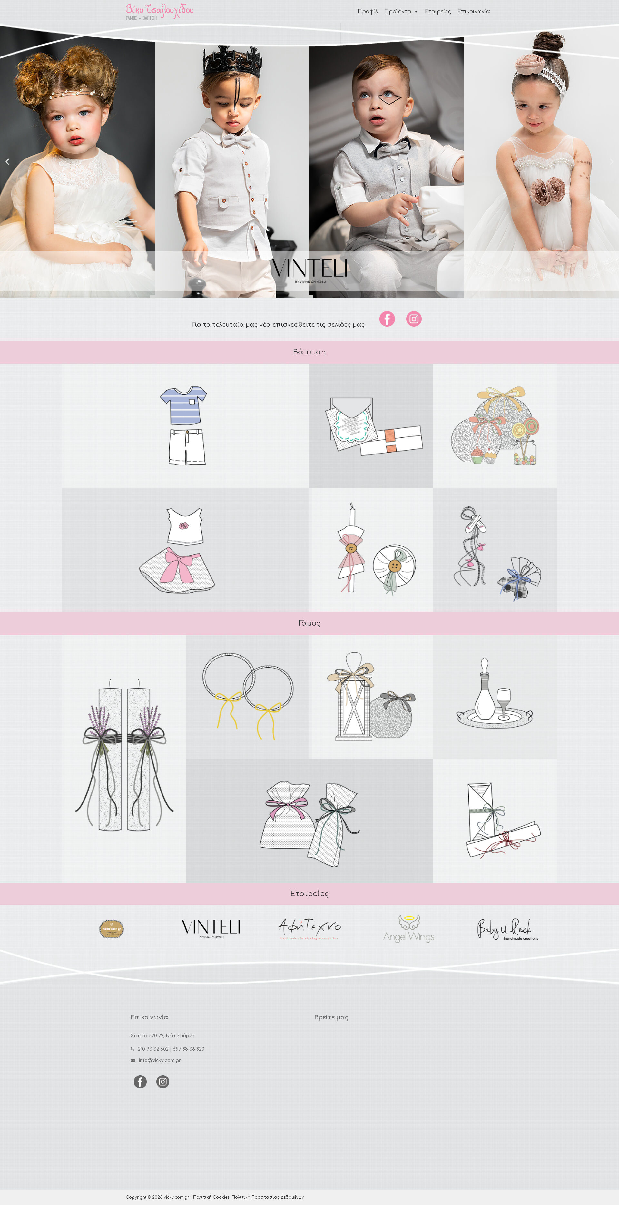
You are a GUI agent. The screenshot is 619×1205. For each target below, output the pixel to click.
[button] (7, 162)
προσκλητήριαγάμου (495, 818)
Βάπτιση (309, 352)
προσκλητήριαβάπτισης (371, 423)
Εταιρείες (438, 12)
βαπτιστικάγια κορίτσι (185, 547)
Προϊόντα (397, 12)
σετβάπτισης (371, 547)
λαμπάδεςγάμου (124, 759)
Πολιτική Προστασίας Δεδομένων (268, 1197)
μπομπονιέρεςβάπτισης (495, 547)
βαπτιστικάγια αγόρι (185, 423)
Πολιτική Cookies (211, 1197)
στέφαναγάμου (247, 694)
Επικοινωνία (473, 12)
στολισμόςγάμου (371, 694)
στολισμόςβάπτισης (495, 423)
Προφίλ (368, 12)
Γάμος (309, 623)
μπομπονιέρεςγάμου (309, 818)
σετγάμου (495, 694)
